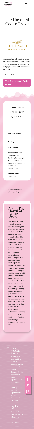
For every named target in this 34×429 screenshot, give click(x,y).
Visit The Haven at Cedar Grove (17, 83)
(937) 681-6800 (16, 412)
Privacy (17, 423)
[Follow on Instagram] (28, 391)
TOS (12, 423)
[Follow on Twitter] (28, 385)
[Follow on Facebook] (28, 379)
